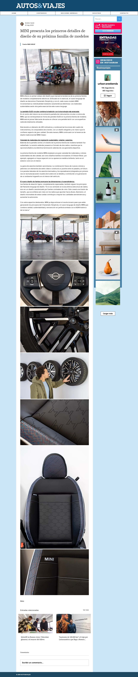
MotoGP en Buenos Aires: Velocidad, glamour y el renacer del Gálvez (35, 638)
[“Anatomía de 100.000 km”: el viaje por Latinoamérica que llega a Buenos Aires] (73, 623)
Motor (22, 601)
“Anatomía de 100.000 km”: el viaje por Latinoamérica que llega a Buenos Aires (73, 638)
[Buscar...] (119, 18)
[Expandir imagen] (54, 237)
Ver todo (86, 610)
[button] (41, 13)
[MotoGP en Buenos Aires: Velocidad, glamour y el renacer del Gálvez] (35, 623)
